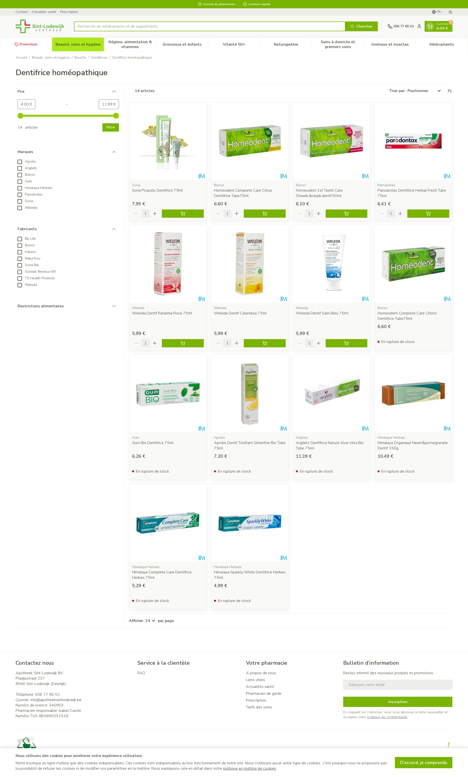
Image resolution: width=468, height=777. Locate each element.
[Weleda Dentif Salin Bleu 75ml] (331, 264)
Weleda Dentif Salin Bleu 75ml (322, 313)
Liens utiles (255, 680)
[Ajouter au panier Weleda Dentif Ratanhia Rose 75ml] (183, 343)
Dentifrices (99, 57)
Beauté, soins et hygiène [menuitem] (80, 46)
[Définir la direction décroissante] (449, 91)
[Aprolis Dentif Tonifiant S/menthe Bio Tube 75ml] (250, 393)
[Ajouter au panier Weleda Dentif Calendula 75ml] (265, 343)
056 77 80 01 (47, 694)
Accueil (21, 57)
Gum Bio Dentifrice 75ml (153, 442)
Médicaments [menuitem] (448, 46)
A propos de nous (261, 673)
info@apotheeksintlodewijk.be (55, 700)
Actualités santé (43, 12)
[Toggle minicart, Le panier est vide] (430, 26)
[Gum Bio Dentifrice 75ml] (168, 393)
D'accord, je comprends (423, 763)
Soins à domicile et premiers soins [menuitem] (342, 44)
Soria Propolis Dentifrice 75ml (157, 190)
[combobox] (209, 26)
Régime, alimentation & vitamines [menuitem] (132, 44)
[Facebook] (448, 744)
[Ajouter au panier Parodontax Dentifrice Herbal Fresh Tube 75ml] (428, 213)
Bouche (80, 57)
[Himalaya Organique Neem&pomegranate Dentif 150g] (413, 393)
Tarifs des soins (259, 707)
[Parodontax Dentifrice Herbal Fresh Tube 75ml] (413, 141)
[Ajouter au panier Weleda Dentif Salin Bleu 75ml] (347, 343)
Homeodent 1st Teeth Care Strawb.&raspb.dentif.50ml (319, 193)
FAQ (141, 673)
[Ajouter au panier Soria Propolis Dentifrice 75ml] (183, 213)
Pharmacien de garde (264, 693)
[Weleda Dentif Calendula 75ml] (250, 264)
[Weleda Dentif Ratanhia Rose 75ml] (168, 264)
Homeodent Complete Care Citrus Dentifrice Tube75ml (243, 193)
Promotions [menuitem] (29, 44)
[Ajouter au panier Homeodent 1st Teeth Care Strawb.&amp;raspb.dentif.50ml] (347, 213)
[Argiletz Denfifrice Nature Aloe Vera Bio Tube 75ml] (331, 393)
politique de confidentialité (387, 717)
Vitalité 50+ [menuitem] (241, 46)
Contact (22, 12)
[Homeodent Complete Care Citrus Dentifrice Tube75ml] (250, 141)
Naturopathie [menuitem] (293, 46)
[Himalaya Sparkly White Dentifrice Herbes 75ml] (250, 523)
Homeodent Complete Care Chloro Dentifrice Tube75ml (407, 316)
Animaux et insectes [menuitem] (393, 46)
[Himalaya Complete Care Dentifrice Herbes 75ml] (168, 523)
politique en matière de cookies (249, 768)
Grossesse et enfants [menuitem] (185, 46)
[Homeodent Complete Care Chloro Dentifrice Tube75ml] (413, 264)
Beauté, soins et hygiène (51, 57)
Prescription (69, 12)
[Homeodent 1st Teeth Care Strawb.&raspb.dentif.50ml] (331, 141)
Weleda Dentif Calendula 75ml (240, 313)
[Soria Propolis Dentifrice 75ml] (168, 141)
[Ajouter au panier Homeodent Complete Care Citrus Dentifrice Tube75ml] (265, 213)
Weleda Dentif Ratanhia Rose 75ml (162, 313)
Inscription (397, 701)
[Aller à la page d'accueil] (40, 26)
